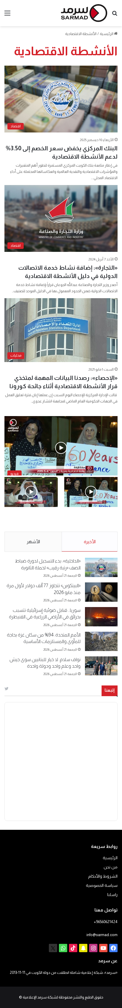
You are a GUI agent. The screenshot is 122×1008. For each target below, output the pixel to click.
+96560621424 (106, 921)
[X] (53, 948)
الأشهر (33, 541)
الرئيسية (107, 33)
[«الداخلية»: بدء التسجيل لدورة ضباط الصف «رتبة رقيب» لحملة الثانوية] (101, 567)
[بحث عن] (115, 15)
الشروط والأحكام (103, 876)
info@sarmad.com (102, 935)
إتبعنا (110, 690)
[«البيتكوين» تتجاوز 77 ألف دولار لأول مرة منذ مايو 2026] (101, 592)
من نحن (111, 867)
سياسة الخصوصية (102, 885)
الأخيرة (90, 541)
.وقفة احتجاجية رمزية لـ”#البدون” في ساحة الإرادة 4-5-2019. (92, 520)
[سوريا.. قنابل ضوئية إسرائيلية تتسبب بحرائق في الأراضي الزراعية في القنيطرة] (101, 616)
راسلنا (112, 894)
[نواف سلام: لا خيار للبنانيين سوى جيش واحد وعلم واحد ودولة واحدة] (101, 666)
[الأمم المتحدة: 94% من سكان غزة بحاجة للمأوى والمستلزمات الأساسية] (101, 641)
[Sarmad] (84, 13)
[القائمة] (7, 15)
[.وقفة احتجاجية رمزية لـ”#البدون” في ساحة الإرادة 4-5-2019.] (91, 492)
